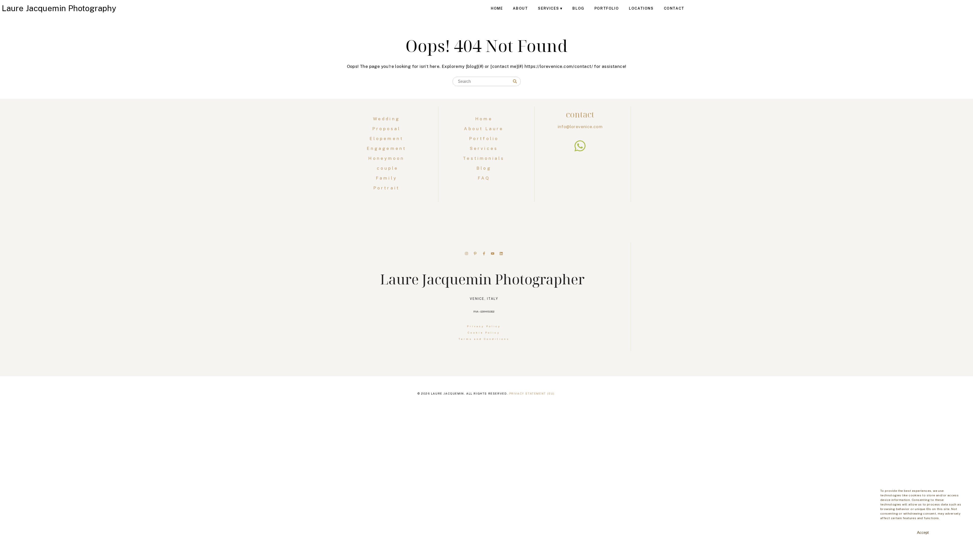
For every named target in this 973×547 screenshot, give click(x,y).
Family (387, 178)
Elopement (387, 138)
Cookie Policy (484, 332)
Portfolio (606, 8)
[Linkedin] (501, 253)
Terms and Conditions (483, 338)
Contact (674, 8)
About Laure (483, 128)
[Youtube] (492, 253)
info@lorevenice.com (580, 126)
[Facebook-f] (484, 253)
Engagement (387, 148)
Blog (578, 8)
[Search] (515, 81)
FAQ (484, 178)
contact (580, 114)
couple (388, 168)
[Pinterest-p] (475, 253)
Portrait (387, 187)
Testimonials (483, 158)
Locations (641, 8)
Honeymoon (387, 158)
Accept (923, 532)
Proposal (387, 128)
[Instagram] (466, 253)
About (520, 8)
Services (548, 8)
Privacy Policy (484, 326)
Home (497, 8)
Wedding (387, 118)
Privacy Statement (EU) (532, 393)
